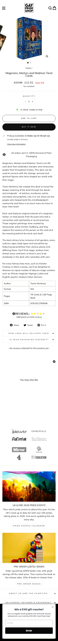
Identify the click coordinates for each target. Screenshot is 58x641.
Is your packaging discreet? (28, 339)
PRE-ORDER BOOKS (29, 584)
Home (28, 68)
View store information (16, 144)
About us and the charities (28, 593)
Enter (29, 630)
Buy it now (29, 127)
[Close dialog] (53, 607)
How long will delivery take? (29, 333)
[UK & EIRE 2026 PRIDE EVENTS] (29, 486)
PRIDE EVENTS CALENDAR (29, 526)
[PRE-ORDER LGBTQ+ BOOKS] (29, 548)
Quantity (29, 96)
